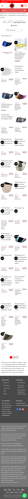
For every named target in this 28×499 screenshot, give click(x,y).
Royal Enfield (17, 470)
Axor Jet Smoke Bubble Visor (4, 197)
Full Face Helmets (15, 426)
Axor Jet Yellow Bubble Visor (18, 197)
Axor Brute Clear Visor (3, 153)
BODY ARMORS (22, 461)
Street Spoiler (12, 451)
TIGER (11, 470)
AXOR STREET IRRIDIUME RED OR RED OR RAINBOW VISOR (18, 321)
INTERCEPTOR (5, 472)
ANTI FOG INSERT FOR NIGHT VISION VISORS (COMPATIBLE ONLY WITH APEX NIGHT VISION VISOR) (20, 56)
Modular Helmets (11, 428)
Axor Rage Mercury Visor (3, 249)
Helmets (10, 21)
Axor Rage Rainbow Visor (17, 249)
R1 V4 (2, 482)
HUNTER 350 (17, 478)
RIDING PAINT (13, 461)
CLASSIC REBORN (19, 472)
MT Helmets (4, 436)
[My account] (22, 5)
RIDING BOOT (18, 459)
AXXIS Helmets (12, 436)
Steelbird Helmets (11, 440)
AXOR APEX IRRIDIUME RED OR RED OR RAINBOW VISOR (18, 107)
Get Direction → (6, 415)
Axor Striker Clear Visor (4, 81)
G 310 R (5, 468)
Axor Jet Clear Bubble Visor (4, 175)
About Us (6, 382)
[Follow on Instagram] (20, 409)
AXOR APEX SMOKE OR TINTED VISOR (18, 130)
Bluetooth (11, 445)
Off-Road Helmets (11, 430)
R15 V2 (10, 482)
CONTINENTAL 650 (13, 476)
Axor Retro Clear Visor (17, 269)
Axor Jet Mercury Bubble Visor (18, 176)
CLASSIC (11, 472)
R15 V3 (14, 482)
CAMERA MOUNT (18, 445)
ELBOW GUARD (5, 463)
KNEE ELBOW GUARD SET (17, 463)
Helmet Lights (17, 443)
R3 (17, 482)
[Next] (17, 357)
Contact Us (7, 385)
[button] (2, 6)
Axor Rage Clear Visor (17, 222)
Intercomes (4, 445)
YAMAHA (11, 480)
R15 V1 (6, 482)
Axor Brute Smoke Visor (18, 153)
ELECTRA (11, 478)
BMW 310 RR (11, 468)
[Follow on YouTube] (23, 409)
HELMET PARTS (19, 21)
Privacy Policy (21, 382)
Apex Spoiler (13, 449)
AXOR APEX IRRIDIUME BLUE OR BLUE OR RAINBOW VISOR (6, 106)
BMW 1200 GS (18, 466)
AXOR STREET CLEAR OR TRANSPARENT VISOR (18, 292)
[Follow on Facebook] (17, 409)
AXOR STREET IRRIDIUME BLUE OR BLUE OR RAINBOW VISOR (3, 322)
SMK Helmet (14, 434)
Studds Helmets (12, 438)
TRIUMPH (18, 468)
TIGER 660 (7, 470)
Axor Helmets (22, 434)
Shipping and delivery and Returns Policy (22, 392)
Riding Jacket (14, 457)
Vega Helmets (21, 436)
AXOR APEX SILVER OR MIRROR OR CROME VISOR (4, 130)
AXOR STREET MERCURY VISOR (3, 346)
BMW (12, 466)
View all (6, 480)
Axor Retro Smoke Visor (4, 291)
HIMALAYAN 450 (14, 474)
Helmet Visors (6, 22)
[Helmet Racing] (12, 5)
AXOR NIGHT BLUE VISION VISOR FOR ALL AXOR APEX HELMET (4, 225)
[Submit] (25, 10)
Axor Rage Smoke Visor (4, 269)
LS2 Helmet (4, 438)
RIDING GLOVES (10, 459)
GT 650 (20, 476)
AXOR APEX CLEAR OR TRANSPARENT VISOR (18, 82)
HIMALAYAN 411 (5, 474)
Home (4, 21)
